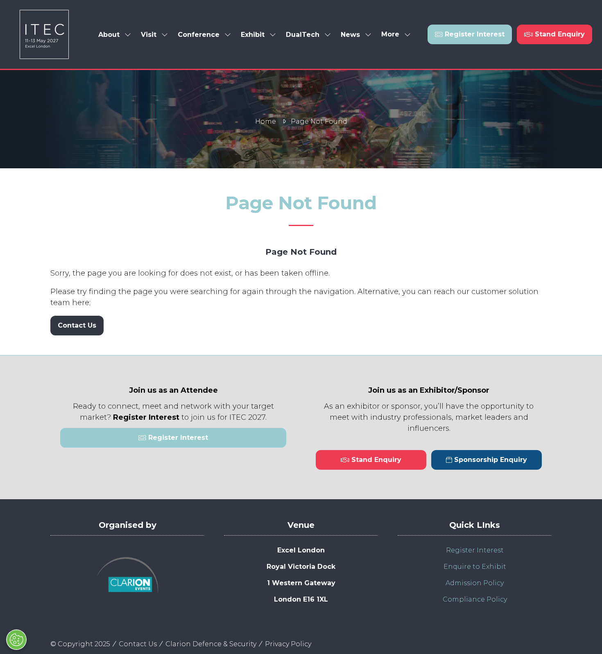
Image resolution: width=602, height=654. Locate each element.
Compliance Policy (475, 599)
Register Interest (475, 550)
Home (265, 121)
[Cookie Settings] (16, 639)
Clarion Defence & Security (210, 644)
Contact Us (138, 644)
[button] (393, 34)
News (350, 34)
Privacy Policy (288, 644)
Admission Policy (475, 583)
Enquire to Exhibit (475, 566)
